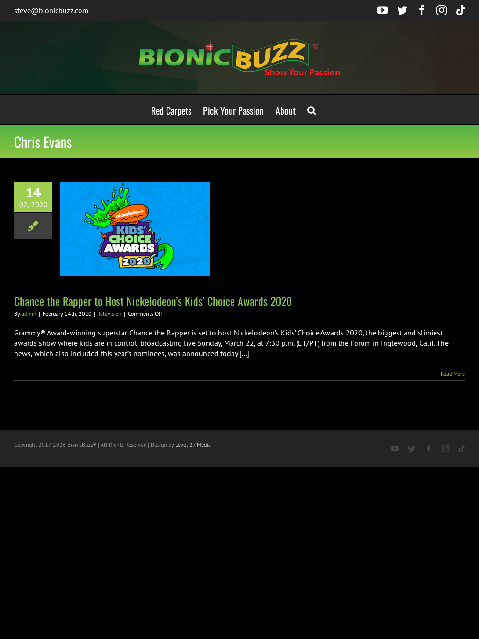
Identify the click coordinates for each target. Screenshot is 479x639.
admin (29, 313)
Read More (453, 373)
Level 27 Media (193, 444)
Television (110, 313)
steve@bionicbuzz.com (51, 10)
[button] (311, 109)
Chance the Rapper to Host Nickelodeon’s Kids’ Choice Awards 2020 (153, 300)
